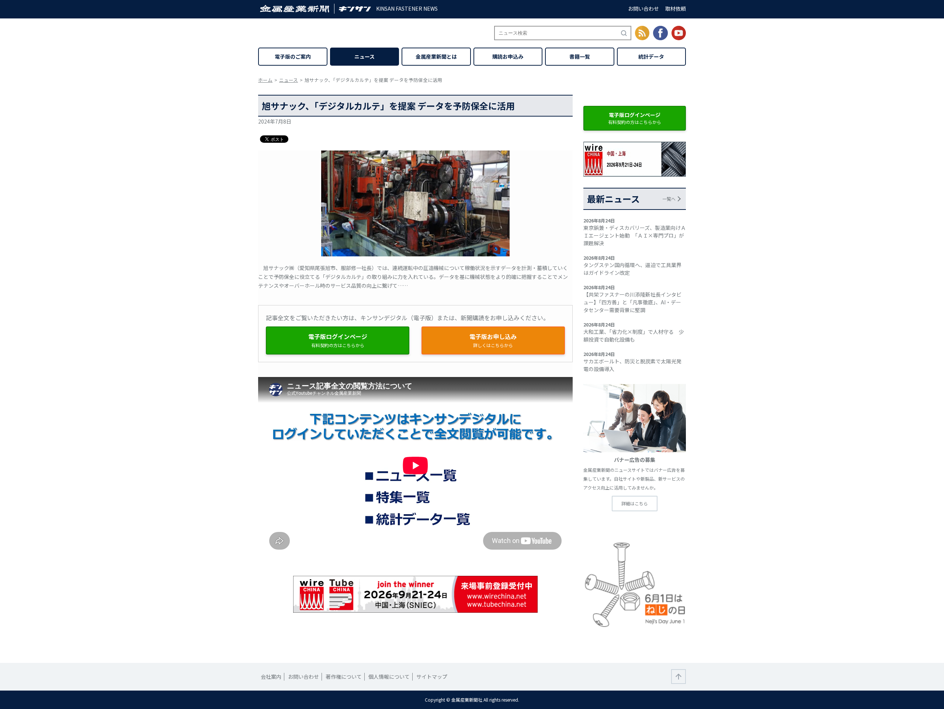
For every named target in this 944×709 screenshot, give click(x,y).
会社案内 (271, 676)
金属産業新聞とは (436, 56)
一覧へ (669, 199)
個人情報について (389, 676)
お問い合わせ (643, 8)
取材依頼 (675, 8)
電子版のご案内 (293, 56)
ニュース (364, 56)
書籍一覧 (579, 56)
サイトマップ (431, 676)
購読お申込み (507, 56)
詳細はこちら (634, 503)
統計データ (651, 56)
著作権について (344, 676)
